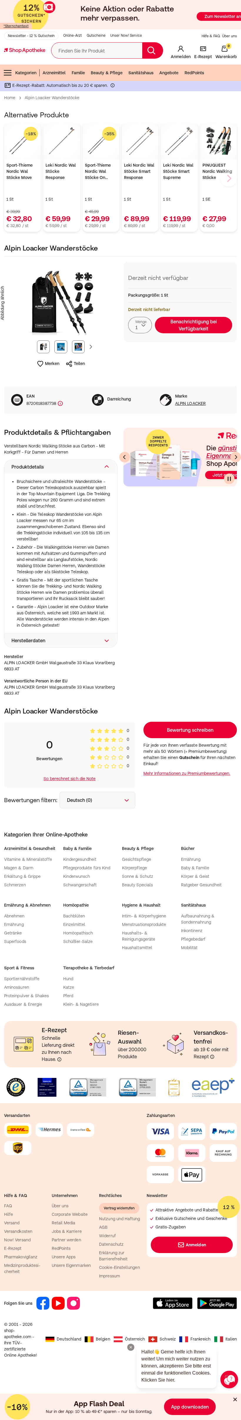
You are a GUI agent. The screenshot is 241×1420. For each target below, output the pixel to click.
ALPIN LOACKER (190, 403)
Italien (231, 1339)
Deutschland (69, 1339)
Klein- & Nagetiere (81, 1004)
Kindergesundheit (79, 859)
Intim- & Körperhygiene (144, 916)
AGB (103, 1227)
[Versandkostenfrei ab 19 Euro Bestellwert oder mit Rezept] (212, 1056)
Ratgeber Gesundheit (201, 885)
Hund (68, 978)
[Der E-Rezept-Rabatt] (112, 86)
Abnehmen (14, 916)
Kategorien (25, 72)
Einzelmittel (74, 924)
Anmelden (196, 1244)
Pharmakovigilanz (20, 1257)
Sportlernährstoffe (21, 978)
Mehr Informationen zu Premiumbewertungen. (186, 773)
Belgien (103, 1339)
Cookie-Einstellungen (119, 1267)
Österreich (135, 1339)
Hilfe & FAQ (211, 36)
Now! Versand (17, 1240)
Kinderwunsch (76, 876)
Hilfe (8, 1214)
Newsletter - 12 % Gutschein (31, 36)
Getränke (13, 933)
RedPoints (194, 72)
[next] (228, 178)
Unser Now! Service (126, 35)
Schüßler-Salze (78, 941)
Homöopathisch (78, 933)
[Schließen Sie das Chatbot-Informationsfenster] (130, 1347)
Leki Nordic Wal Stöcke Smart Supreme (178, 171)
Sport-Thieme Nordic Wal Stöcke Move (19, 171)
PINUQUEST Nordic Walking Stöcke (217, 171)
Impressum (109, 1276)
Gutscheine (96, 35)
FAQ (8, 1205)
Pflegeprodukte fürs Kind (87, 867)
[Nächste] (235, 457)
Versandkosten (18, 1231)
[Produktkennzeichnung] (59, 403)
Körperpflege (134, 867)
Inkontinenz (192, 930)
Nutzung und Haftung (119, 1218)
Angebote (169, 72)
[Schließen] (235, 1399)
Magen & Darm (18, 867)
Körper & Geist (195, 876)
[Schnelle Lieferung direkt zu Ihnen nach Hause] (59, 1059)
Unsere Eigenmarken (71, 1265)
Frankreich (200, 1339)
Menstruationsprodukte (144, 924)
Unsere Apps (64, 1257)
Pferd (68, 995)
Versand (12, 1222)
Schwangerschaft (80, 885)
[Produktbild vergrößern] (61, 303)
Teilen (79, 363)
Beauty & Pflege (107, 72)
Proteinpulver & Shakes (26, 995)
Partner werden (66, 1240)
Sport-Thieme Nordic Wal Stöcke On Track (98, 172)
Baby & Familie (195, 867)
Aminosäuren (16, 987)
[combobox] (140, 325)
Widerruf (107, 1235)
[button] (60, 467)
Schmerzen (15, 885)
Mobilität (189, 947)
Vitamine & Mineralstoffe (28, 859)
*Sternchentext (16, 26)
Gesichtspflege (136, 859)
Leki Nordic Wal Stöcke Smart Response (139, 171)
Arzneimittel (54, 72)
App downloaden (190, 1406)
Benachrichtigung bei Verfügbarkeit (193, 325)
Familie (78, 72)
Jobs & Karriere (67, 1231)
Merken (52, 363)
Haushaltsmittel (137, 947)
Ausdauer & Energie (23, 1004)
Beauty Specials (137, 885)
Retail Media (64, 1222)
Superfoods (15, 941)
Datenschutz (111, 1244)
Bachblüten (74, 916)
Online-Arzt (72, 35)
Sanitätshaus (140, 72)
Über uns (229, 36)
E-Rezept (13, 1248)
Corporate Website (70, 1214)
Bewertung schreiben (190, 730)
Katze (68, 987)
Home (9, 97)
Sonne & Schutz (137, 876)
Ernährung (191, 859)
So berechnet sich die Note (69, 778)
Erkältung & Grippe (22, 876)
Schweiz (168, 1339)
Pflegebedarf (193, 939)
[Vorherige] (124, 457)
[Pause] (229, 479)
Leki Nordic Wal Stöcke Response (61, 171)
